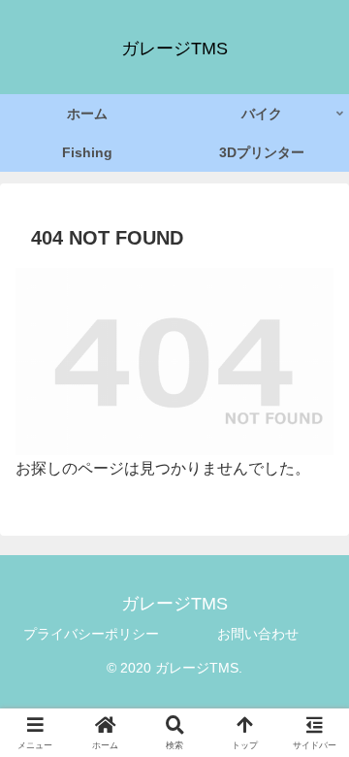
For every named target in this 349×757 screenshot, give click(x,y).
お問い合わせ (258, 634)
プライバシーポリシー (91, 634)
